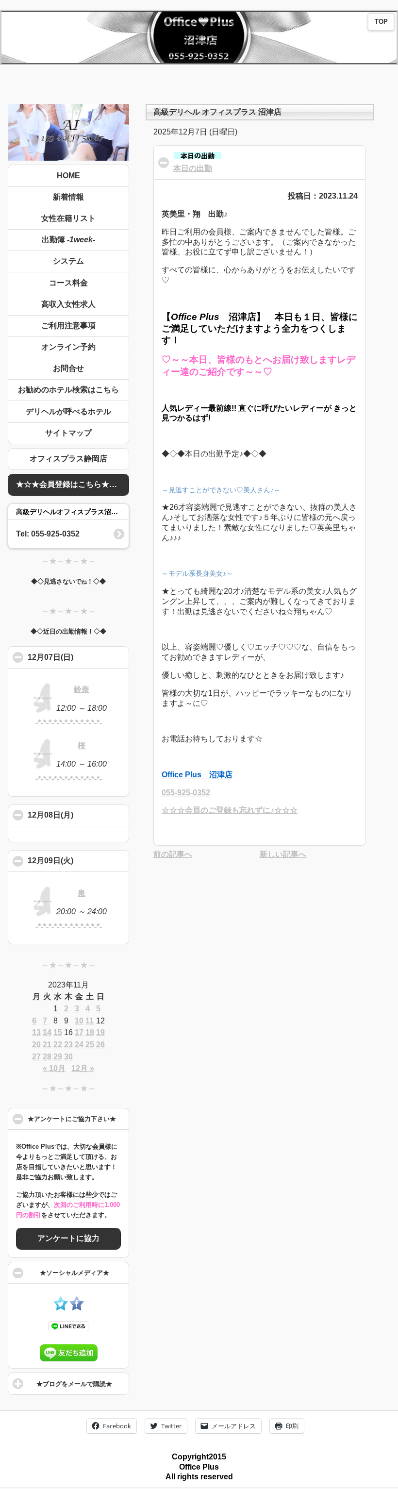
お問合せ (68, 368)
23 (68, 1044)
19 (100, 1032)
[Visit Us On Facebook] (76, 1308)
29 (57, 1057)
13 (36, 1032)
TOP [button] (381, 21)
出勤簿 (68, 239)
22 (57, 1044)
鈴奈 (81, 689)
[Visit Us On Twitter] (60, 1308)
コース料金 (68, 283)
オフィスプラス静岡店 (68, 458)
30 (68, 1057)
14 (47, 1032)
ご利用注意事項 (68, 325)
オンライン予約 (68, 347)
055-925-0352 (186, 792)
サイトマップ (68, 433)
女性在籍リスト (68, 218)
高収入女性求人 (68, 304)
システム (68, 261)
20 (36, 1044)
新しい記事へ (283, 854)
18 (89, 1032)
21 (47, 1044)
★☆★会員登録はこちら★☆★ (70, 484)
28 (47, 1057)
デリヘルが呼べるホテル (68, 411)
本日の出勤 (192, 168)
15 (57, 1032)
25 (89, 1044)
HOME (68, 175)
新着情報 (68, 197)
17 (79, 1032)
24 (79, 1044)
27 (36, 1057)
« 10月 (54, 1068)
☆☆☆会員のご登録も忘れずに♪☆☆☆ (230, 810)
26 (100, 1044)
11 (89, 1021)
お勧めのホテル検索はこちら (68, 389)
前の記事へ (172, 854)
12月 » (82, 1068)
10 (79, 1021)
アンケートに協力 (68, 1238)
